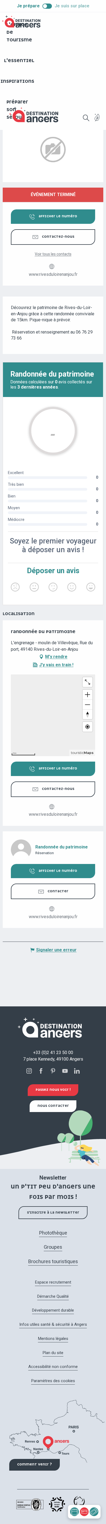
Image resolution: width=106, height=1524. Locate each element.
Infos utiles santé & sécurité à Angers (53, 1324)
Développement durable (53, 1310)
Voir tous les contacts (53, 254)
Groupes (53, 1247)
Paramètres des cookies (53, 1380)
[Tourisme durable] (97, 120)
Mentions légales (53, 1338)
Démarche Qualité (53, 1296)
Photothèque (53, 1233)
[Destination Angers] (36, 115)
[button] (86, 118)
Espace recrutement (53, 1282)
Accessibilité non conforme (53, 1366)
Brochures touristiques (53, 1261)
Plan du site (53, 1352)
